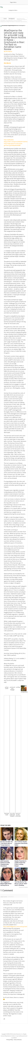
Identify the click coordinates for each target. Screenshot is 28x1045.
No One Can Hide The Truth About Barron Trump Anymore (6, 843)
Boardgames (12, 18)
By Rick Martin (8, 51)
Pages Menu (13, 2)
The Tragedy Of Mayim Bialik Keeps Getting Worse (6, 883)
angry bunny (4, 897)
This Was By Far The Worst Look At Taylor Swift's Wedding (21, 883)
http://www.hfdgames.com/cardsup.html (15, 926)
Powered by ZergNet (23, 887)
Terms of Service (18, 1039)
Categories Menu (12, 10)
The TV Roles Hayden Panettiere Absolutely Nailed (21, 843)
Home (5, 18)
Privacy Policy (9, 1039)
